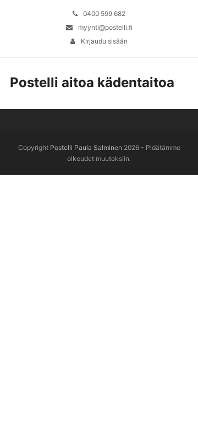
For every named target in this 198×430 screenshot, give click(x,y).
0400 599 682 (104, 13)
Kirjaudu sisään (104, 41)
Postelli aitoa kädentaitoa (92, 82)
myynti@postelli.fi (105, 27)
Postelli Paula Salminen (86, 147)
